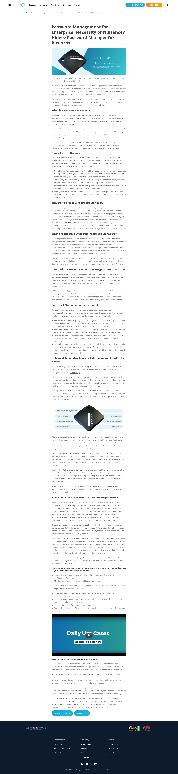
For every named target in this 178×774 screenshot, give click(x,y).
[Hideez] (36, 728)
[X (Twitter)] (91, 764)
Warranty (111, 753)
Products (33, 5)
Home (28, 13)
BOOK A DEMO (154, 5)
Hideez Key (87, 525)
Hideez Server (59, 744)
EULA (109, 757)
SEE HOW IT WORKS (135, 5)
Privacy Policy (113, 744)
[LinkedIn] (95, 764)
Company (78, 5)
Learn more (82, 713)
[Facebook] (82, 764)
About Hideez (86, 744)
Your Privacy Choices (105, 770)
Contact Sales (86, 753)
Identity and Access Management (74, 223)
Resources (67, 5)
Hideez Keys (75, 372)
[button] (168, 5)
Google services (98, 211)
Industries (44, 5)
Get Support (85, 757)
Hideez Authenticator (62, 748)
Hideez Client (113, 538)
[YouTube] (86, 764)
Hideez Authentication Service (78, 437)
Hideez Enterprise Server (75, 508)
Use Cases (55, 5)
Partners (84, 748)
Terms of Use (113, 748)
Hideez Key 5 (75, 390)
